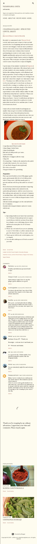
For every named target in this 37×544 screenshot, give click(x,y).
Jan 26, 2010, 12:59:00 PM (20, 300)
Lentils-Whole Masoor (17, 254)
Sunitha (10, 300)
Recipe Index (21, 18)
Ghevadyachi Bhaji (12, 519)
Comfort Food (10, 252)
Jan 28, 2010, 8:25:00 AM (17, 314)
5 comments (10, 491)
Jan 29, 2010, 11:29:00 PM (19, 336)
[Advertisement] (18, 446)
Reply (10, 273)
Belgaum (29, 66)
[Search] (33, 3)
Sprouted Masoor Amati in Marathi (13, 36)
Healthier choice (7, 254)
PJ (9, 314)
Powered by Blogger (20, 534)
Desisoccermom (13, 375)
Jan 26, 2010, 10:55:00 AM (25, 277)
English (16, 252)
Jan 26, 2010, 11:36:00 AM (24, 287)
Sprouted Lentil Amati (18, 144)
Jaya (9, 40)
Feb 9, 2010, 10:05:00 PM (19, 364)
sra (9, 352)
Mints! (10, 336)
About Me (11, 18)
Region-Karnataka (28, 254)
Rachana (11, 266)
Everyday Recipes (23, 252)
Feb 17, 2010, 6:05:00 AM (25, 375)
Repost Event (26, 40)
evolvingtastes (12, 288)
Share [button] (4, 249)
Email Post (10, 249)
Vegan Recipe (6, 257)
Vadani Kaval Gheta (11, 6)
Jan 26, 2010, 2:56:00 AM (20, 266)
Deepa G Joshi (12, 277)
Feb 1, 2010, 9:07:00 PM (17, 352)
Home (5, 18)
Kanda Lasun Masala (13, 488)
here (4, 81)
